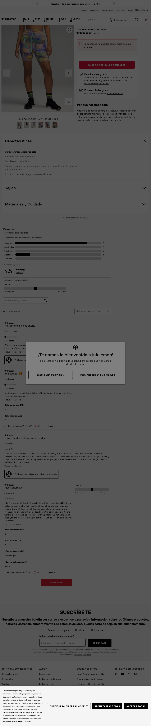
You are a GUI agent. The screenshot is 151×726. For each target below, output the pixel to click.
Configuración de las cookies (69, 706)
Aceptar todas (136, 706)
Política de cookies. (23, 721)
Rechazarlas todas (107, 706)
